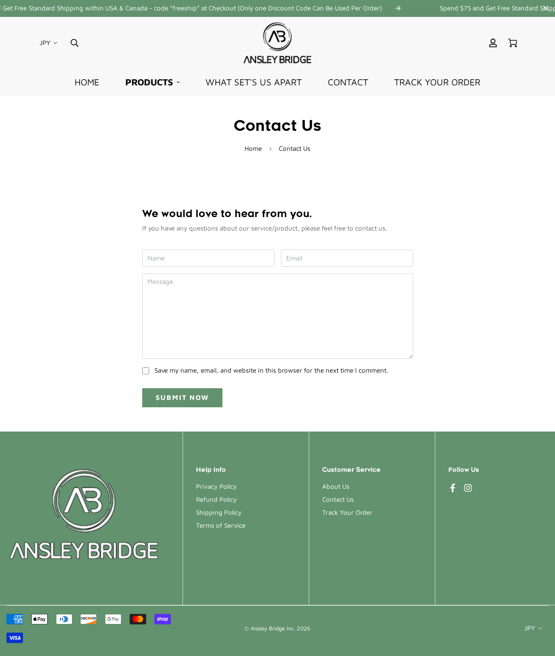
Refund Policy (216, 499)
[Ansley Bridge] (277, 43)
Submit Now (182, 397)
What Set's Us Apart (254, 82)
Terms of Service (220, 525)
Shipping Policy (219, 512)
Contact (348, 82)
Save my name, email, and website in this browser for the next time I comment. (271, 370)
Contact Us (338, 499)
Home (87, 82)
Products (149, 82)
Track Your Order (437, 82)
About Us (335, 486)
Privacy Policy (216, 486)
